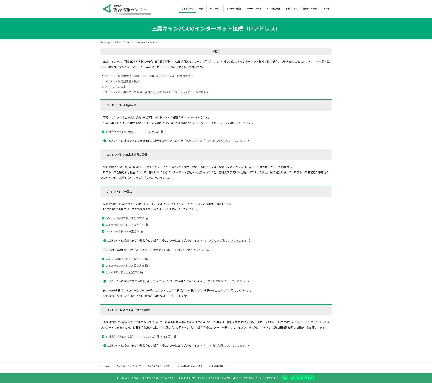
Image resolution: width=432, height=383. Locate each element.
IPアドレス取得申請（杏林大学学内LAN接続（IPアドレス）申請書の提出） (150, 75)
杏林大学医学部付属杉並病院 (189, 366)
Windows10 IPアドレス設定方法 (125, 218)
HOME (107, 366)
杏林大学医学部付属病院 (158, 366)
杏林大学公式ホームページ (128, 366)
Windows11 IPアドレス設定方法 (125, 224)
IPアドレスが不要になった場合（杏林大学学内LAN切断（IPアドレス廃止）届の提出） (156, 92)
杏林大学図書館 (216, 366)
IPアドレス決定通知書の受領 (121, 81)
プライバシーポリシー (303, 377)
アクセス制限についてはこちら (226, 140)
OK (285, 377)
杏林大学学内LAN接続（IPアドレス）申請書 (133, 131)
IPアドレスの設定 (115, 86)
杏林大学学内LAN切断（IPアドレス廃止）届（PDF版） (139, 336)
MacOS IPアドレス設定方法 (123, 231)
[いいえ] (427, 378)
